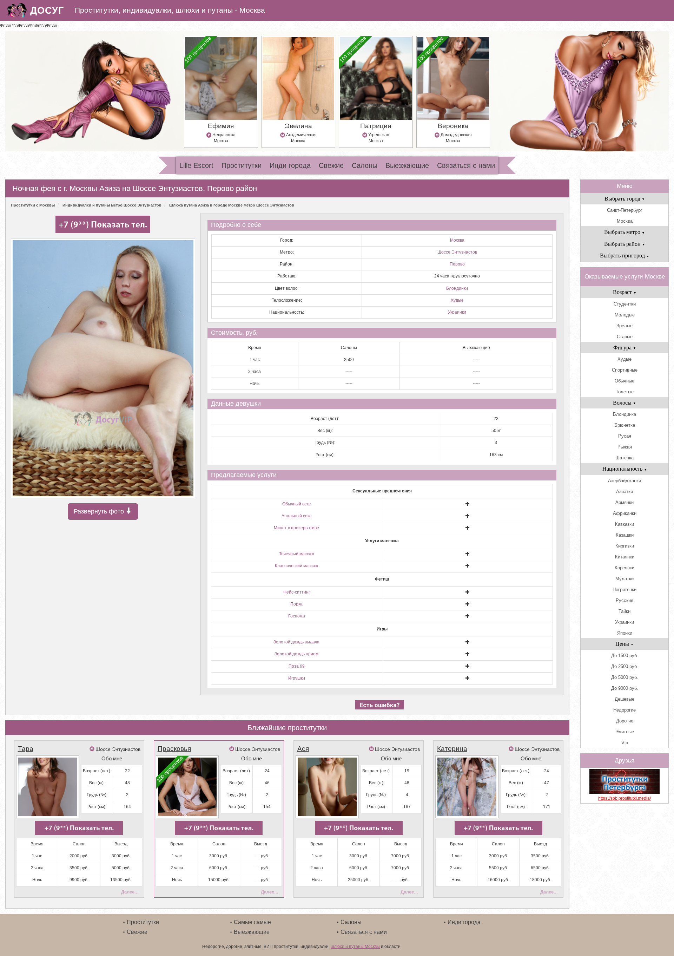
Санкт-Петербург (624, 210)
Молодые (625, 314)
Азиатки (624, 491)
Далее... (130, 892)
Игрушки (296, 678)
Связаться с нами (466, 165)
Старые (625, 336)
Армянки (624, 502)
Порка (296, 604)
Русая (624, 436)
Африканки (624, 513)
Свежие (331, 165)
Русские (624, 600)
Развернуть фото (100, 511)
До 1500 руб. (624, 655)
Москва (457, 240)
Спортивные (624, 370)
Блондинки (457, 288)
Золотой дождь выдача (296, 642)
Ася (303, 748)
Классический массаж (296, 565)
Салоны (364, 165)
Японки (624, 633)
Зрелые (624, 325)
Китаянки (624, 556)
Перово (457, 264)
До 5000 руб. (624, 677)
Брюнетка (624, 425)
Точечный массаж (296, 553)
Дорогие (624, 720)
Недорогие (624, 710)
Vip (624, 742)
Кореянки (624, 567)
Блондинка (624, 414)
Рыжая (624, 447)
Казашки (625, 535)
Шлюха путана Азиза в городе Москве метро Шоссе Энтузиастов (231, 205)
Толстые (625, 391)
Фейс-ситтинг (296, 592)
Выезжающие (407, 165)
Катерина (452, 748)
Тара (25, 748)
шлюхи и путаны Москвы (355, 946)
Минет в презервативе (296, 527)
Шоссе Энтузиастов (457, 252)
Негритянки (624, 589)
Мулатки (624, 578)
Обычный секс (296, 504)
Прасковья (174, 748)
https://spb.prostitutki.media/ (624, 798)
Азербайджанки (624, 480)
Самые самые (252, 922)
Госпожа (296, 616)
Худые (457, 300)
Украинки (457, 312)
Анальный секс (296, 515)
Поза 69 (297, 666)
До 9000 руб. (624, 688)
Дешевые (624, 699)
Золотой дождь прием (296, 653)
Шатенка (624, 457)
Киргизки (624, 546)
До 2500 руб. (624, 666)
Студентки (625, 304)
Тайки (624, 611)
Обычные (624, 381)
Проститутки (242, 165)
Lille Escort (196, 165)
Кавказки (624, 524)
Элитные (624, 731)
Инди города (290, 165)
